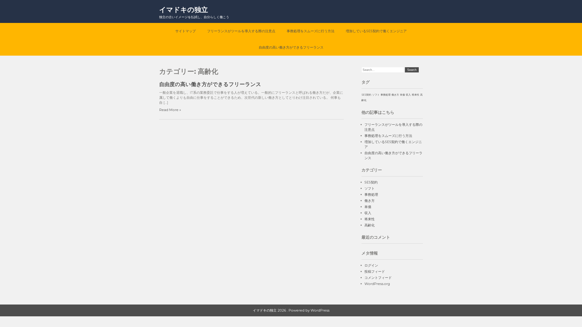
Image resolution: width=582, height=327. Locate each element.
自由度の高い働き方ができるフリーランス (291, 47)
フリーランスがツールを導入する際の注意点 (241, 31)
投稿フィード (374, 271)
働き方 (395, 94)
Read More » (170, 110)
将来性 (415, 94)
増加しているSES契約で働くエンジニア (376, 31)
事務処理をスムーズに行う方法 (310, 31)
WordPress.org (377, 284)
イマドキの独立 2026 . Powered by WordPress (291, 310)
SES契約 (366, 94)
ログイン (371, 265)
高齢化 (369, 225)
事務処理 (386, 94)
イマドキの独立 (183, 9)
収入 (408, 94)
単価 (402, 94)
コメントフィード (378, 277)
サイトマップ (185, 31)
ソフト (376, 94)
